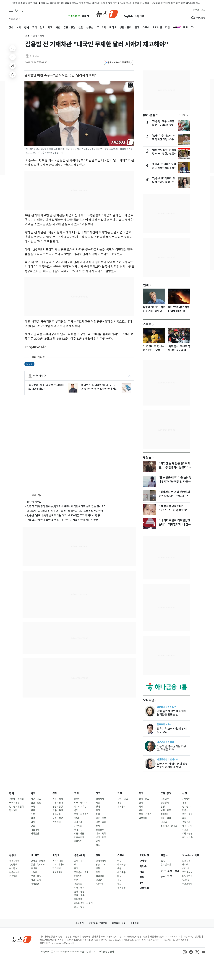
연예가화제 (101, 860)
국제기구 (78, 829)
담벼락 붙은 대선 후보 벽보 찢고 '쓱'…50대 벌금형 (159, 3)
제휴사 (164, 855)
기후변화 (78, 825)
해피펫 (85, 16)
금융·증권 (166, 793)
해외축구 (121, 872)
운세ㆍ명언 (79, 891)
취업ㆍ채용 (187, 837)
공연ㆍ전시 (79, 860)
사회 (33, 793)
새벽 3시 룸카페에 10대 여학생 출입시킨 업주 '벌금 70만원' (52, 3)
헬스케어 (56, 868)
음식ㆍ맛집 (79, 907)
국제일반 (78, 841)
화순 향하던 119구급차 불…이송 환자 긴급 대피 (108, 3)
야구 (119, 860)
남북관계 (143, 818)
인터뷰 (99, 880)
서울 (98, 802)
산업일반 (186, 799)
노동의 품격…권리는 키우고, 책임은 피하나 (171, 747)
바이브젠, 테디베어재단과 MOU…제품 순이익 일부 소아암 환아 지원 (99, 386)
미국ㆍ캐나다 (80, 802)
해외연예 (100, 876)
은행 (163, 806)
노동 (33, 814)
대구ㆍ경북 (101, 833)
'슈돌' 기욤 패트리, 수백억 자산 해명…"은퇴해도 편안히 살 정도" (164, 139)
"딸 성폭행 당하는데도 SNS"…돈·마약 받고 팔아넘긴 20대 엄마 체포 (174, 510)
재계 (184, 802)
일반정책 (13, 864)
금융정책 (165, 802)
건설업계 (13, 876)
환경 (33, 818)
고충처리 (134, 923)
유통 (184, 818)
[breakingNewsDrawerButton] (16, 10)
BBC (163, 860)
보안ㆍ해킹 (36, 876)
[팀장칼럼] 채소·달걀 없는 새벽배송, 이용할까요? (46, 386)
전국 (98, 793)
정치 (11, 793)
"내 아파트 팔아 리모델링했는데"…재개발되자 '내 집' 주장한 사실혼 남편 (174, 524)
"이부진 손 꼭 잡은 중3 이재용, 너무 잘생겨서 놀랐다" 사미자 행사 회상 (174, 467)
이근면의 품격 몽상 (165, 741)
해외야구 (121, 864)
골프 (119, 883)
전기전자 (186, 806)
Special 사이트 (190, 855)
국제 (76, 793)
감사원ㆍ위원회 (16, 806)
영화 (98, 868)
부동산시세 (14, 872)
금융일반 (165, 799)
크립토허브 (74, 16)
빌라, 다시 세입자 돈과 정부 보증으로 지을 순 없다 (172, 765)
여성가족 (35, 829)
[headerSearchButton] (21, 10)
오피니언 (148, 700)
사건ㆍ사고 (36, 799)
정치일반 (13, 810)
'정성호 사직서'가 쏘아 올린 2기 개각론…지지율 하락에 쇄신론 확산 (62, 519)
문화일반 (78, 876)
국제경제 (78, 822)
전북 (98, 825)
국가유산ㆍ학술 (81, 872)
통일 (119, 802)
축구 (119, 868)
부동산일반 (14, 860)
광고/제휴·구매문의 (98, 923)
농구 (119, 880)
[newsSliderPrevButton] (179, 115)
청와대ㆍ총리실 (16, 799)
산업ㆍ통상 (57, 806)
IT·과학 (35, 855)
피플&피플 (79, 833)
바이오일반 (57, 872)
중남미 (77, 818)
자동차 (185, 810)
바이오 (56, 855)
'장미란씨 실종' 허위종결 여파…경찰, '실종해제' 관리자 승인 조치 (164, 153)
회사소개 (80, 923)
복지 (33, 810)
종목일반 (121, 887)
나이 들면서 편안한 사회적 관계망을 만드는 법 (171, 712)
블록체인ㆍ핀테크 (169, 825)
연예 (146, 285)
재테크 (164, 822)
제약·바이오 (58, 864)
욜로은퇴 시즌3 (164, 724)
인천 (98, 810)
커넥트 (196, 9)
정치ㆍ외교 (144, 799)
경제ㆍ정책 (57, 799)
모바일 (34, 868)
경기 (98, 806)
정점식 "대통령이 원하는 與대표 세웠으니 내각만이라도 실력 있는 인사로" (66, 506)
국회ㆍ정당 (14, 802)
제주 (98, 845)
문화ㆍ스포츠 (145, 814)
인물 (33, 825)
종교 (76, 868)
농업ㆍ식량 (57, 818)
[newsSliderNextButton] (187, 115)
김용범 (29, 364)
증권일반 (165, 814)
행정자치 (100, 799)
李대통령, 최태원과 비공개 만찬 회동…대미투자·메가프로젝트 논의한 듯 (65, 510)
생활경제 (186, 822)
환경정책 (56, 822)
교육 (33, 806)
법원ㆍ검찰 (36, 802)
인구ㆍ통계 (57, 810)
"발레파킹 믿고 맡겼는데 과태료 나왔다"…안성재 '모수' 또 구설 (174, 496)
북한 (141, 793)
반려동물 (78, 899)
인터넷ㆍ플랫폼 (38, 860)
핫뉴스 (147, 457)
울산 (98, 841)
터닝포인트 (187, 876)
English (128, 16)
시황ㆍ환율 (166, 818)
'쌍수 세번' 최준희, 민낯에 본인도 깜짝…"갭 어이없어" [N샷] (164, 182)
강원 (98, 814)
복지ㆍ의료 (57, 860)
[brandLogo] (107, 13)
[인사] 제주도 (34, 501)
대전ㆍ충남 (101, 822)
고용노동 (56, 814)
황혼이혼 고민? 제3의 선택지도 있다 (172, 730)
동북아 (77, 799)
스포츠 (147, 324)
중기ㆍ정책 (187, 814)
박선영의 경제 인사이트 (167, 759)
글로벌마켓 (166, 864)
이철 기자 (34, 55)
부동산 (12, 855)
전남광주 (100, 829)
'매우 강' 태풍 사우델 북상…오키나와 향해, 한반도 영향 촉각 (163, 125)
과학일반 (35, 883)
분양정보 (13, 868)
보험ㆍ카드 (166, 810)
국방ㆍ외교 (122, 799)
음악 (98, 872)
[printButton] (12, 74)
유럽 (76, 810)
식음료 (185, 829)
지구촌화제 (79, 837)
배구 (119, 876)
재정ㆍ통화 (57, 802)
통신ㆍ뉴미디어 (38, 864)
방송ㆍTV (100, 864)
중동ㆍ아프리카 (81, 814)
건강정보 (78, 883)
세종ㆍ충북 (101, 818)
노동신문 (139, 16)
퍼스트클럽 (187, 883)
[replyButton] (12, 57)
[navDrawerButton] (11, 10)
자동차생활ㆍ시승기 (83, 903)
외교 (119, 793)
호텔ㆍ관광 (187, 833)
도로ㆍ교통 (79, 895)
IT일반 (34, 872)
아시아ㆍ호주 (80, 806)
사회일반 (35, 833)
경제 (27, 35)
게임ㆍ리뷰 (36, 880)
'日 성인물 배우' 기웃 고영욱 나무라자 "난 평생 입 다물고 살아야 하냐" (175, 482)
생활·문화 (79, 855)
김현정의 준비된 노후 (166, 706)
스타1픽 (186, 868)
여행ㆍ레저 (79, 887)
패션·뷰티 (187, 825)
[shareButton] (12, 48)
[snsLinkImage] (185, 951)
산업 (184, 793)
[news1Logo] (22, 939)
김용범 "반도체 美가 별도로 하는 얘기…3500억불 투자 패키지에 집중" (64, 515)
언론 (76, 880)
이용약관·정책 (118, 923)
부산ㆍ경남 (101, 837)
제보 (203, 9)
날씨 (33, 822)
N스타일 (99, 883)
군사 (141, 802)
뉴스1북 (186, 880)
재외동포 (121, 806)
